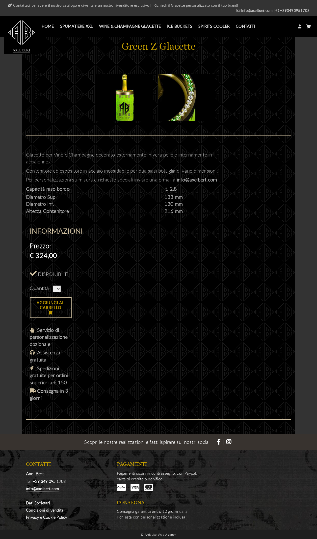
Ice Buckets (179, 26)
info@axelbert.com (256, 10)
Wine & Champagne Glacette (130, 26)
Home (48, 26)
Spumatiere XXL (76, 26)
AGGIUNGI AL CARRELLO (50, 305)
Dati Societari (38, 503)
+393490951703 (294, 10)
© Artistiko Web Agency (158, 534)
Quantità (39, 288)
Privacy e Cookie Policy (46, 517)
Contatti (245, 26)
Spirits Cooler (214, 26)
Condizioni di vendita (44, 510)
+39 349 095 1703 (49, 481)
